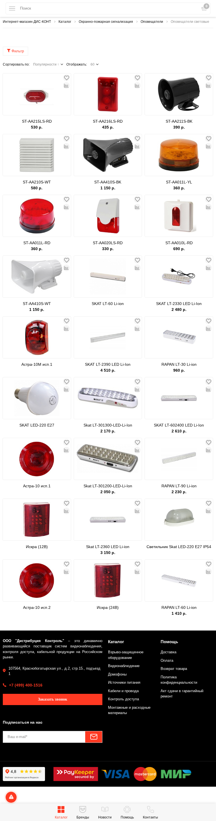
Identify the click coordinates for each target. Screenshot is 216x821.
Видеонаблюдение (124, 666)
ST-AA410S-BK (107, 182)
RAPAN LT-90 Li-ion (179, 486)
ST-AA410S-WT (37, 303)
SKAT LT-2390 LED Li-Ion (107, 364)
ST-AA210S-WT (37, 182)
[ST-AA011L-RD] (37, 216)
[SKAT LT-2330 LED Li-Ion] (179, 276)
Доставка (168, 652)
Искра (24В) (108, 607)
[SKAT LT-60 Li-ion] (108, 276)
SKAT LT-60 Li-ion (108, 303)
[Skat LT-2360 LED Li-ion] (108, 520)
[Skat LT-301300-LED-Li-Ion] (108, 398)
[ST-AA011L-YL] (179, 155)
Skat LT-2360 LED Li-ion (107, 546)
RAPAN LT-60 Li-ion (179, 607)
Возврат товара (174, 669)
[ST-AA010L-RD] (179, 216)
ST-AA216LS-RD (108, 121)
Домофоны (117, 674)
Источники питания (124, 682)
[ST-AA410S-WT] (37, 276)
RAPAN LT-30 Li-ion (179, 364)
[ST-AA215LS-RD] (37, 94)
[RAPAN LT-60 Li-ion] (179, 580)
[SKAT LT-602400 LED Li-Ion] (179, 398)
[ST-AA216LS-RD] (108, 94)
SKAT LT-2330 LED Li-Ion (179, 303)
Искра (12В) (37, 546)
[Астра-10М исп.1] (37, 337)
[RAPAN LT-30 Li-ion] (179, 337)
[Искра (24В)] (108, 580)
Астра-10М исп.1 (36, 364)
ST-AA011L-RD (36, 243)
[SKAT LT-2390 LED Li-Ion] (108, 337)
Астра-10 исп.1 (37, 486)
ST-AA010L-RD (179, 243)
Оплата (167, 660)
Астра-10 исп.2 (37, 607)
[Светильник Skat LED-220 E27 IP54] (179, 520)
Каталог (116, 641)
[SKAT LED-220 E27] (37, 398)
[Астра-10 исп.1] (37, 459)
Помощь (169, 641)
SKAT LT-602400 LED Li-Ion (179, 425)
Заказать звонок (52, 699)
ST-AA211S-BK (179, 121)
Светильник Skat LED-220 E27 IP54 (179, 546)
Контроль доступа (123, 699)
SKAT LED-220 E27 (36, 425)
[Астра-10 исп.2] (37, 580)
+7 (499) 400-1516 (25, 685)
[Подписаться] (93, 737)
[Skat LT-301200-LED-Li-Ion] (108, 459)
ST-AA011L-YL (179, 182)
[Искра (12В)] (37, 520)
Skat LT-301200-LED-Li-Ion (108, 486)
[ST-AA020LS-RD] (108, 216)
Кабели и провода (123, 691)
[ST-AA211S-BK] (179, 94)
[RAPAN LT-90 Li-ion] (179, 459)
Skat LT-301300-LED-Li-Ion (108, 425)
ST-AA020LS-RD (108, 243)
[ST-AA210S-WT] (37, 155)
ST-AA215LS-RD (37, 121)
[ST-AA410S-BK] (108, 155)
